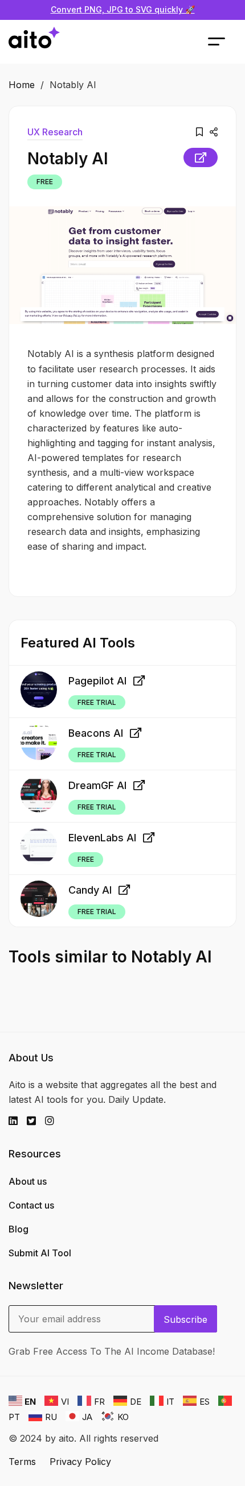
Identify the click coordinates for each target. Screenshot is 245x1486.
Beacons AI (95, 733)
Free (44, 181)
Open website (200, 157)
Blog (18, 1229)
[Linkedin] (18, 1121)
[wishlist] (199, 132)
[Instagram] (54, 1121)
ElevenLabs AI (102, 838)
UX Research (55, 132)
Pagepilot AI (97, 681)
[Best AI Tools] (34, 42)
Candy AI (90, 890)
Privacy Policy (80, 1461)
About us (28, 1181)
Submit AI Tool (40, 1253)
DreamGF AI (97, 785)
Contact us (31, 1205)
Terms (22, 1461)
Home (22, 84)
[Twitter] (36, 1121)
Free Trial (96, 702)
